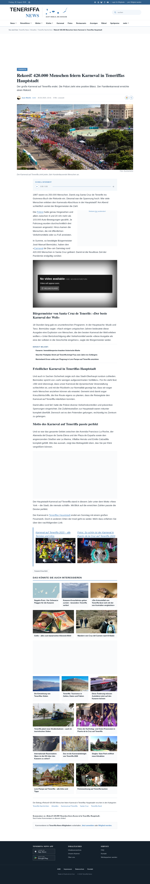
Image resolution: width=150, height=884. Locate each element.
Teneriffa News (24, 30)
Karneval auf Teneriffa (69, 806)
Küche (48, 23)
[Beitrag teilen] (131, 98)
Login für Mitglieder (118, 2)
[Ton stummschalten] (113, 186)
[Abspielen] (37, 186)
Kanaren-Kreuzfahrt (41, 571)
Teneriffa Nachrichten (45, 30)
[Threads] (98, 2)
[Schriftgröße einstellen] (29, 2)
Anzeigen (94, 23)
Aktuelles (33, 30)
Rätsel (104, 23)
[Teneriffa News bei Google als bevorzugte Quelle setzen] (127, 98)
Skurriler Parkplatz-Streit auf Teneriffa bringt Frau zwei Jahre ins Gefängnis (66, 355)
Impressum (68, 869)
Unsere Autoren (74, 854)
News (12, 23)
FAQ (102, 850)
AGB (58, 869)
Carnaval (38, 248)
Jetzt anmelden (88, 825)
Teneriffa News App (43, 846)
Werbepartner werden (109, 857)
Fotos (70, 23)
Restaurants (81, 23)
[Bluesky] (101, 2)
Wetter (38, 23)
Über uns (71, 857)
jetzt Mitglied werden (134, 2)
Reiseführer (25, 23)
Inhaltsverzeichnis (74, 850)
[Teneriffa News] (40, 12)
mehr (125, 23)
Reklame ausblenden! (97, 211)
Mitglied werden (105, 825)
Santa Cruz (84, 806)
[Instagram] (104, 2)
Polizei (40, 212)
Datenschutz (79, 869)
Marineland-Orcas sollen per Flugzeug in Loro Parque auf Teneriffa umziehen (67, 359)
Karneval (60, 23)
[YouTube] (108, 2)
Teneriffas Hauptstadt (59, 515)
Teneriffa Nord (96, 806)
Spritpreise (114, 23)
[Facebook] (95, 2)
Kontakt (104, 854)
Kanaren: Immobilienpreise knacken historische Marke (58, 350)
